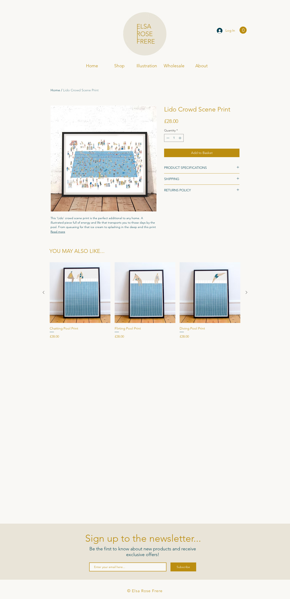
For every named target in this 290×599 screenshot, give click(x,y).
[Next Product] (246, 292)
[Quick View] (80, 292)
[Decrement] (167, 138)
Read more (58, 232)
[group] (145, 300)
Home (55, 90)
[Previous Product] (43, 292)
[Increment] (180, 138)
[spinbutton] (174, 138)
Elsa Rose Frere (68, 31)
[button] (243, 30)
